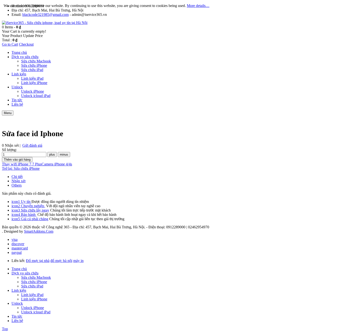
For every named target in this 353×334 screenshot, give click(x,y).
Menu (8, 113)
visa (15, 239)
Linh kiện (19, 290)
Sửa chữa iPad (32, 286)
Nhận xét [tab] (18, 181)
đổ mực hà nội (61, 261)
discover (18, 244)
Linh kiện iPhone (34, 299)
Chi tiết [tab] (17, 177)
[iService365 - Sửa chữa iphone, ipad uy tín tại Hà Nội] (44, 23)
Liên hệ (17, 321)
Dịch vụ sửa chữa (25, 273)
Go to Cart (10, 44)
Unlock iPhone (32, 308)
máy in (78, 261)
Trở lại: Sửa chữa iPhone (21, 168)
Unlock (17, 303)
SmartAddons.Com (38, 231)
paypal (17, 252)
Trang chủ (19, 269)
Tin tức (17, 316)
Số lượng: (9, 150)
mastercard (20, 248)
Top (5, 329)
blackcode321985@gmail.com (45, 14)
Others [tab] (17, 185)
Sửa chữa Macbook (36, 277)
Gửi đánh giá (32, 145)
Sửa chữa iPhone (34, 282)
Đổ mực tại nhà (37, 261)
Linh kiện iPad (32, 295)
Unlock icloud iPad (35, 312)
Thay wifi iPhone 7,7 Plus (22, 164)
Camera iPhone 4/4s (57, 164)
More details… (198, 6)
